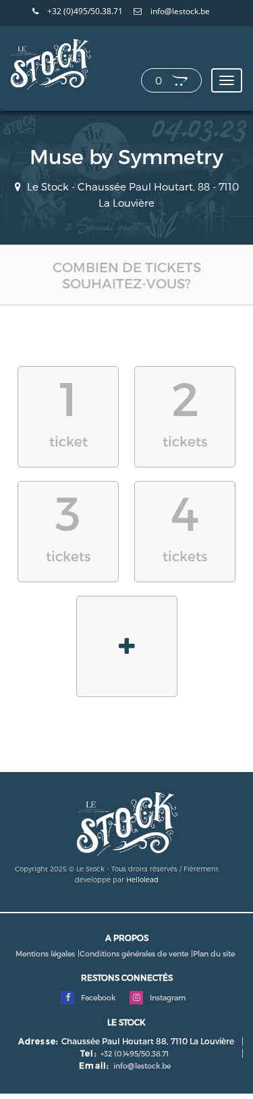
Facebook (97, 997)
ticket (68, 409)
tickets (185, 409)
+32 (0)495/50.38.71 (84, 11)
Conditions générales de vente (134, 953)
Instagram (167, 997)
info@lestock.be (179, 11)
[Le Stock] (50, 63)
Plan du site (214, 953)
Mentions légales (45, 953)
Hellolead (142, 879)
